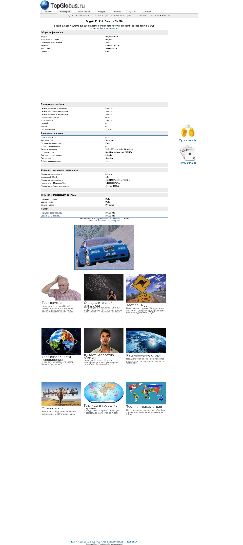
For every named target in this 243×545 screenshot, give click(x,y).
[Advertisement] (104, 77)
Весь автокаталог (109, 28)
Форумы (102, 12)
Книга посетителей (113, 541)
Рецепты (155, 15)
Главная (48, 12)
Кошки (98, 15)
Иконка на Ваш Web (89, 541)
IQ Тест (132, 12)
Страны (128, 15)
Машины (117, 15)
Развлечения (84, 12)
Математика (141, 15)
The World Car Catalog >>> (109, 221)
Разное (117, 12)
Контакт (147, 12)
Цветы (107, 15)
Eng (73, 541)
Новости (166, 15)
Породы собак (84, 15)
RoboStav (132, 541)
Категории (65, 12)
